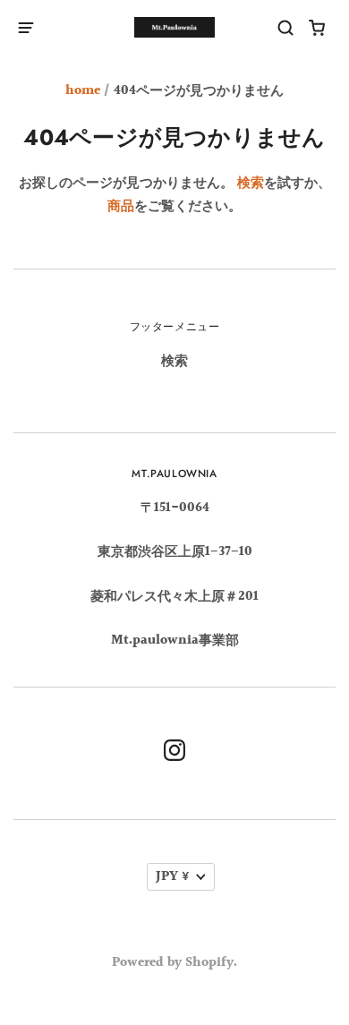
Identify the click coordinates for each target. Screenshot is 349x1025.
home (82, 91)
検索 (250, 183)
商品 (120, 206)
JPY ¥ (173, 877)
